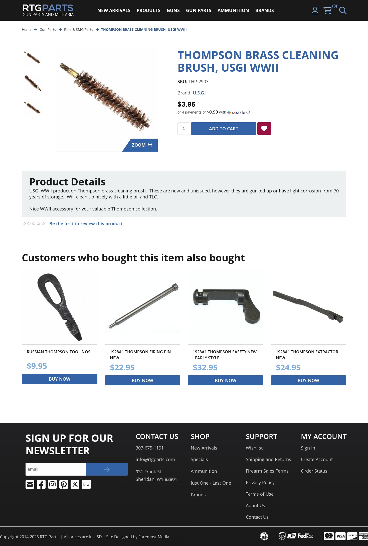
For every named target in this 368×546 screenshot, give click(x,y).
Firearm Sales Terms (267, 471)
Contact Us (257, 517)
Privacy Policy (260, 482)
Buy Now (59, 379)
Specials (199, 459)
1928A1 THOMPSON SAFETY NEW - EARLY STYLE (225, 355)
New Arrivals (204, 448)
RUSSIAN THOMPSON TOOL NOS (58, 352)
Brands (198, 495)
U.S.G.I (200, 93)
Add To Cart (223, 129)
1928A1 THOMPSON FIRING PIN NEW (140, 355)
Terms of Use (260, 494)
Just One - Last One (211, 483)
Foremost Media (153, 536)
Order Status (314, 471)
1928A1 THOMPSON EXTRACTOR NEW (307, 355)
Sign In (308, 448)
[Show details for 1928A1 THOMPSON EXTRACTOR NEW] (308, 306)
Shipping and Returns (268, 459)
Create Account (317, 459)
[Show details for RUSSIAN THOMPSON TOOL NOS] (59, 306)
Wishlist (254, 448)
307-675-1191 (150, 448)
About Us (255, 505)
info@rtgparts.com (155, 459)
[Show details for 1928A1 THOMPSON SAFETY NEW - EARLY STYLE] (225, 306)
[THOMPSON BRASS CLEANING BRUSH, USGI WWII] (32, 58)
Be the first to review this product (85, 224)
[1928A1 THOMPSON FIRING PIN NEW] (142, 306)
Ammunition (204, 471)
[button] (261, 112)
